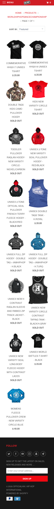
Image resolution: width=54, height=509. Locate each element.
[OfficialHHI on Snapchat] (37, 453)
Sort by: (13, 29)
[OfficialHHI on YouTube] (23, 453)
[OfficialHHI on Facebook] (16, 453)
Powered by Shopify (17, 493)
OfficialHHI (19, 486)
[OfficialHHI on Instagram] (30, 453)
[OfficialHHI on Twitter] (9, 453)
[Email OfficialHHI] (44, 453)
